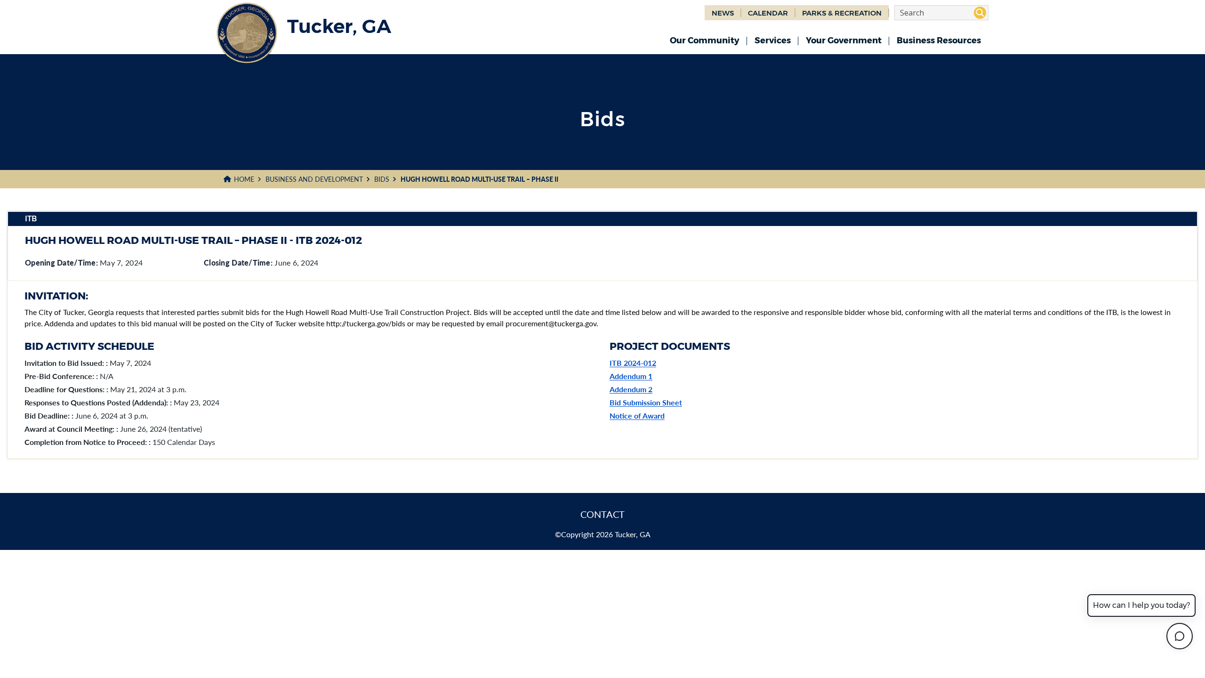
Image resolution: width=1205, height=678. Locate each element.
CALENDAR (768, 12)
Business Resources (939, 40)
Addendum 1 (631, 375)
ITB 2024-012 (633, 362)
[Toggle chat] (1180, 636)
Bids (381, 179)
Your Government (844, 40)
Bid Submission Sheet (646, 402)
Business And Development (314, 179)
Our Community (704, 40)
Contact (602, 514)
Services (773, 40)
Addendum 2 (631, 389)
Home (244, 179)
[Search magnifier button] (980, 13)
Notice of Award (637, 415)
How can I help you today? (1141, 605)
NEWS (723, 12)
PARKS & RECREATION (842, 12)
